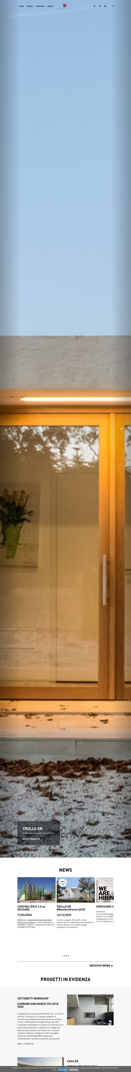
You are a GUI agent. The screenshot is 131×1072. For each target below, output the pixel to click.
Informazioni (74, 1070)
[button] (10, 429)
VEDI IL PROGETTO (31, 839)
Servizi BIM (40, 6)
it (113, 6)
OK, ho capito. (62, 1070)
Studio (21, 6)
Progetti (30, 6)
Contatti (50, 6)
